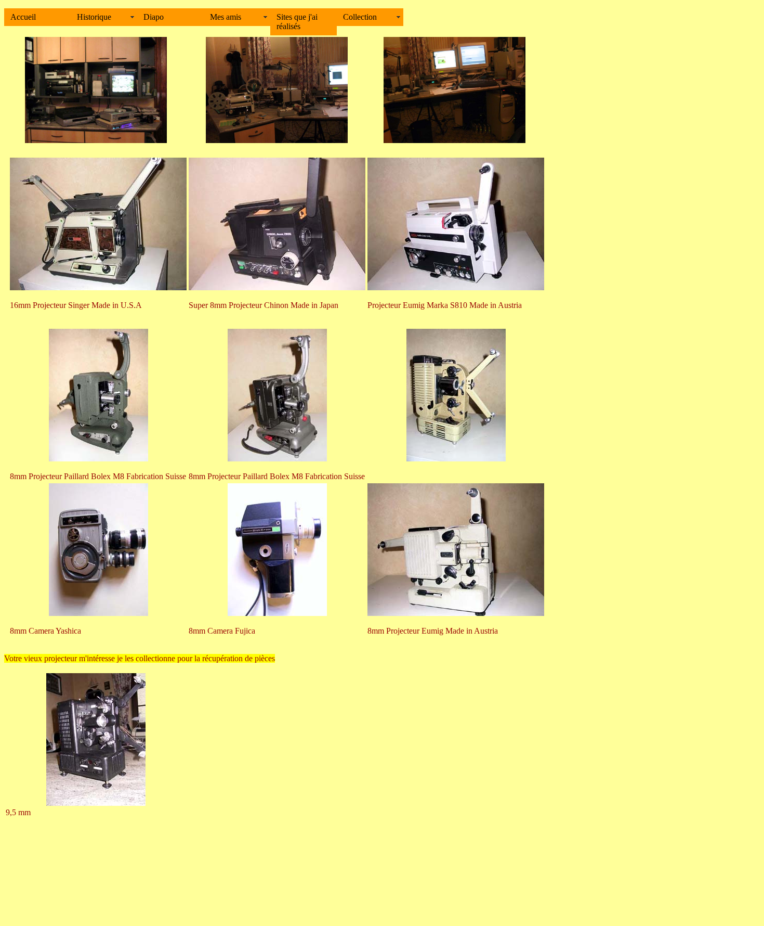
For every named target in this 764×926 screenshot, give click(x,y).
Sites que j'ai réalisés (297, 21)
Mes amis (225, 16)
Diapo (153, 16)
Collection (360, 16)
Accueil (23, 16)
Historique (94, 16)
